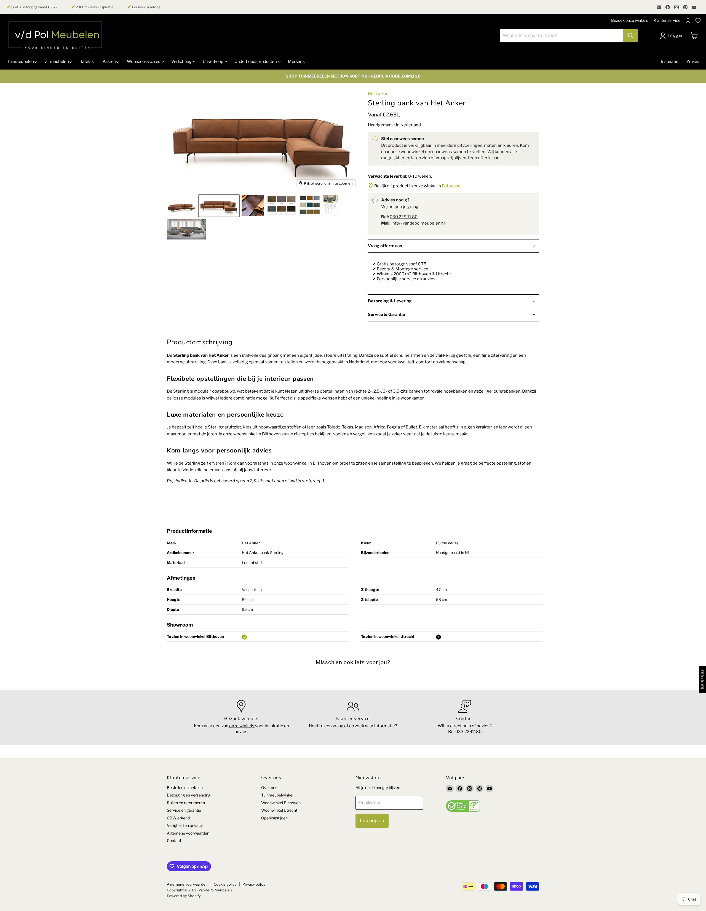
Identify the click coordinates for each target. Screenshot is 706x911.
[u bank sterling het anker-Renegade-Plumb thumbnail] (186, 229)
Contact (174, 840)
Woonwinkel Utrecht (279, 810)
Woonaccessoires (144, 61)
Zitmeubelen (57, 61)
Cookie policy (225, 884)
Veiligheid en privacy (185, 825)
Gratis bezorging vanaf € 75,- (32, 6)
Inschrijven (372, 820)
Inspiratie (669, 61)
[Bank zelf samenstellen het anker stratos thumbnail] (330, 206)
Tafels (86, 61)
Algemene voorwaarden (188, 833)
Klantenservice (667, 20)
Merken (295, 61)
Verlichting (181, 61)
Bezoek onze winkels (629, 20)
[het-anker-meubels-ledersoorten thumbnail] (253, 206)
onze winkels (242, 725)
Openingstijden (274, 818)
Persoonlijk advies (144, 6)
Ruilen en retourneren (186, 802)
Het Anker (378, 93)
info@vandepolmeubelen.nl (418, 223)
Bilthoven (451, 185)
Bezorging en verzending (188, 795)
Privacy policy (254, 884)
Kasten (110, 61)
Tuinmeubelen (20, 61)
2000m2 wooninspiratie (92, 6)
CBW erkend (178, 818)
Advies (693, 61)
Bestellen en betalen (185, 787)
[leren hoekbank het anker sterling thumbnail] (181, 206)
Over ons (269, 787)
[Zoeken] (630, 35)
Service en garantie (184, 810)
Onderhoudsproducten (255, 61)
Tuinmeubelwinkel (277, 795)
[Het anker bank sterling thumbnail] (219, 206)
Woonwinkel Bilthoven (281, 802)
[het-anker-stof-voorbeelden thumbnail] (309, 206)
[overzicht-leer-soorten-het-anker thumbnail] (281, 206)
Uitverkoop (213, 61)
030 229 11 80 (404, 216)
